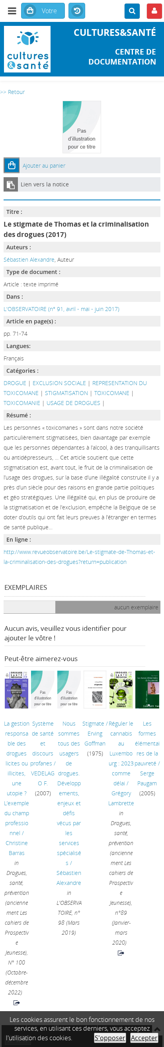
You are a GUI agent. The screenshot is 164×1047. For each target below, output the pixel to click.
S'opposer (110, 1037)
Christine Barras (17, 848)
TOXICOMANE (111, 393)
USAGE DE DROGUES (73, 403)
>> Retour (12, 92)
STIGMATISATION (66, 393)
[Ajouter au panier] (12, 165)
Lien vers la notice (45, 184)
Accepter (144, 1037)
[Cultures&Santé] (27, 49)
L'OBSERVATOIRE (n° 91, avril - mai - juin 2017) (61, 309)
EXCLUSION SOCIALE (59, 383)
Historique (77, 11)
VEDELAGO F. (43, 778)
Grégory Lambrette (121, 798)
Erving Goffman (94, 738)
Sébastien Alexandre (29, 259)
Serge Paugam (147, 778)
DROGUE (15, 383)
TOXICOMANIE (22, 403)
